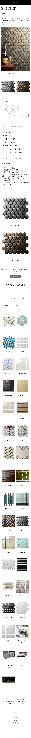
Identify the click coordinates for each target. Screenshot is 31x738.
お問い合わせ (9, 703)
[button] (15, 132)
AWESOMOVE (9, 330)
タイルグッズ (8, 309)
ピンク (17, 305)
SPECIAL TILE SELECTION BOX (9, 665)
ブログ (18, 701)
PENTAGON (9, 351)
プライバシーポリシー (19, 703)
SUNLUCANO (8, 595)
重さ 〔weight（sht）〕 (11, 139)
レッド (24, 305)
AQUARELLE (8, 373)
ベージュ (24, 295)
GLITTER (22, 530)
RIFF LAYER (8, 617)
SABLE (22, 508)
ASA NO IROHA (9, 574)
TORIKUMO (22, 440)
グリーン (22, 302)
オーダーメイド (14, 295)
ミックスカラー (9, 305)
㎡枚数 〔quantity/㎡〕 (11, 145)
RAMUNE (22, 351)
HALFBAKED (8, 508)
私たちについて (14, 700)
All (6, 295)
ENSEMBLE (9, 530)
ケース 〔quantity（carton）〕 (13, 149)
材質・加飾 (8, 132)
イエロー (24, 309)
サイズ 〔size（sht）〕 (11, 135)
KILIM (8, 552)
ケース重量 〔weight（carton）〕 (14, 152)
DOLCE (22, 595)
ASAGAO (22, 330)
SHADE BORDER (22, 574)
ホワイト (16, 309)
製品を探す (22, 700)
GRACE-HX (22, 552)
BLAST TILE (8, 689)
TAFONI (22, 395)
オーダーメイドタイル (10, 701)
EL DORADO (8, 395)
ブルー (23, 298)
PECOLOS (8, 462)
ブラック (8, 298)
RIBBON (9, 440)
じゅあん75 (9, 640)
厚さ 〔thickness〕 (10, 142)
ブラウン (16, 298)
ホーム (7, 700)
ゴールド (15, 302)
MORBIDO (9, 417)
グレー (8, 302)
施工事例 (24, 701)
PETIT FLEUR (22, 373)
